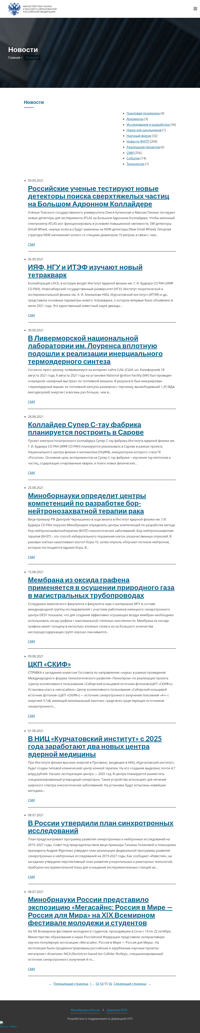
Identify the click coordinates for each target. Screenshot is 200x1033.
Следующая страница (132, 984)
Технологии (135, 164)
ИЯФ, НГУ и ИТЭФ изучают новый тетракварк (85, 271)
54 (102, 984)
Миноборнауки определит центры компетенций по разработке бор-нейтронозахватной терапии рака (87, 503)
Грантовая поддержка (143, 113)
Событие (133, 158)
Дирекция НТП (117, 1010)
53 (97, 984)
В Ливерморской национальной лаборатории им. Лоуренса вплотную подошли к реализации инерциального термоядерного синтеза (95, 349)
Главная (14, 57)
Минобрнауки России (85, 1010)
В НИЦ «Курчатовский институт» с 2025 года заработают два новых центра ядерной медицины (95, 746)
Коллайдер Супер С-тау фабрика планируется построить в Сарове (86, 428)
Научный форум (139, 136)
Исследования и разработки (148, 124)
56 (110, 984)
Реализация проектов (143, 147)
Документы (135, 119)
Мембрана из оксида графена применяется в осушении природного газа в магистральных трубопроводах (101, 587)
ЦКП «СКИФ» (49, 664)
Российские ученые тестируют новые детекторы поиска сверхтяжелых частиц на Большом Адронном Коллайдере (98, 196)
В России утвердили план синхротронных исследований (100, 826)
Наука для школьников (144, 130)
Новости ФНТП (138, 141)
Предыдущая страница (68, 984)
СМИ (130, 153)
